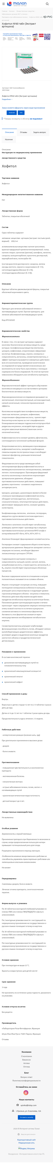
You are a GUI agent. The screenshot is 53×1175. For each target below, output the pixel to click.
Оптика (26, 1066)
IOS (21, 112)
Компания (26, 1051)
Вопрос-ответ (26, 1077)
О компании (26, 1056)
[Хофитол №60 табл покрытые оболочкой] (26, 62)
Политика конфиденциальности (26, 1080)
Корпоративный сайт (26, 1140)
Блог (26, 1072)
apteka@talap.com (28, 1105)
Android (12, 112)
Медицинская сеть (26, 1142)
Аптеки (26, 1063)
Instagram (25, 1092)
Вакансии (26, 1059)
